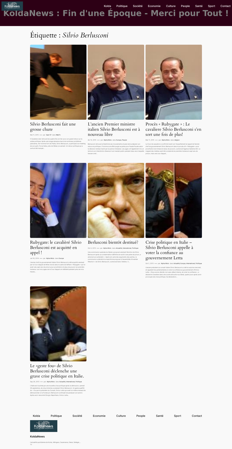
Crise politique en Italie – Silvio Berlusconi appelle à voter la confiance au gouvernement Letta (169, 250)
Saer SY (48, 135)
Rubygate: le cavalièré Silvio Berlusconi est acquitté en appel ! (55, 247)
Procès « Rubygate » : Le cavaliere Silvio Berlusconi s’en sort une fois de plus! (173, 129)
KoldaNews (37, 436)
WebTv (58, 135)
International (127, 248)
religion (177, 140)
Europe (118, 140)
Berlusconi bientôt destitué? (113, 242)
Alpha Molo (108, 140)
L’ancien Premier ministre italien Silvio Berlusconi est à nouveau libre (114, 129)
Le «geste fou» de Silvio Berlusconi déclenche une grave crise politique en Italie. (57, 371)
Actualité (119, 248)
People (124, 140)
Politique (135, 248)
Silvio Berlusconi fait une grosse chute (53, 127)
